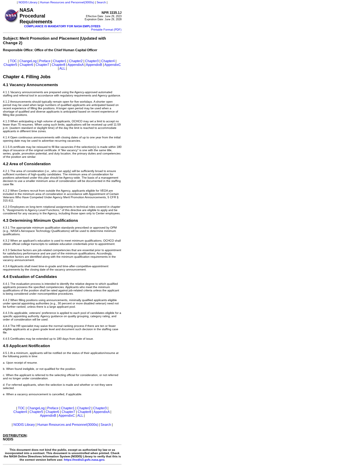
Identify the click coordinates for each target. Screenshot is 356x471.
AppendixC (112, 64)
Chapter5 (10, 64)
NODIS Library (28, 2)
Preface (44, 61)
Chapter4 (108, 61)
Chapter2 (76, 61)
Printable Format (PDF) (106, 29)
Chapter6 (26, 64)
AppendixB (94, 64)
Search (101, 2)
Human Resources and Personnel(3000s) (67, 2)
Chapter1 (60, 61)
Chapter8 (58, 64)
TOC (13, 61)
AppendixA (76, 64)
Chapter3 (92, 61)
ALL (62, 68)
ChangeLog (28, 61)
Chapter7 (42, 64)
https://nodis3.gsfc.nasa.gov (84, 459)
